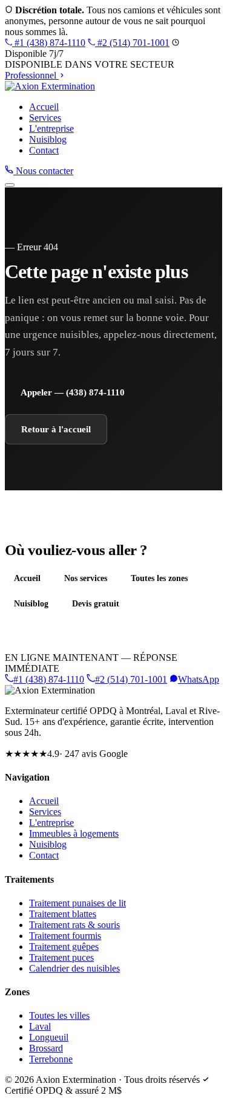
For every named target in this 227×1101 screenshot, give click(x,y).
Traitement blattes (62, 914)
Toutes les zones (159, 578)
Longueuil (48, 1037)
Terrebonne (51, 1059)
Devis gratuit (95, 603)
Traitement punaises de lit (77, 903)
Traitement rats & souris (74, 925)
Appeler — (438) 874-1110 (73, 392)
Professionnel (32, 75)
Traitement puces (61, 957)
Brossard (46, 1048)
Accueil (44, 107)
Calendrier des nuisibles (74, 968)
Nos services (85, 578)
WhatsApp (198, 679)
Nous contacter (43, 171)
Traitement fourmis (65, 935)
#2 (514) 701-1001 (132, 42)
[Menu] (10, 185)
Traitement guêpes (64, 946)
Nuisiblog (48, 139)
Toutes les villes (59, 1015)
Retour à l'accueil (56, 429)
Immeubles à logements (74, 833)
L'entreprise (51, 128)
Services (45, 117)
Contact (44, 150)
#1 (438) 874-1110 (48, 42)
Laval (40, 1026)
